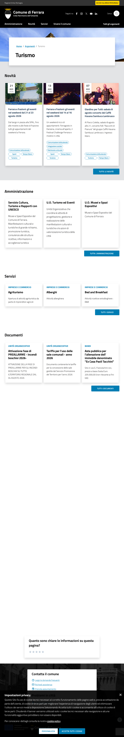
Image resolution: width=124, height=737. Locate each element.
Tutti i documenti (105, 388)
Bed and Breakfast (96, 292)
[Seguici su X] (85, 13)
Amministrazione (13, 24)
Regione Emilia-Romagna (14, 3)
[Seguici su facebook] (75, 13)
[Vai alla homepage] (9, 13)
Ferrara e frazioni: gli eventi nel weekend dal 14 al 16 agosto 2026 (60, 113)
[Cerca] (116, 13)
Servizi (44, 24)
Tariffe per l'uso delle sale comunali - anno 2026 (59, 354)
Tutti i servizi (107, 312)
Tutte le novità (106, 171)
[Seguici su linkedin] (95, 13)
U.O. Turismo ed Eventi (60, 202)
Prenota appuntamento (45, 689)
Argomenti (30, 46)
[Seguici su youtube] (90, 13)
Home (19, 46)
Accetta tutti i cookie (72, 731)
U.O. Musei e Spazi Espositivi (96, 204)
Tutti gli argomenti (111, 24)
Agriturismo (15, 292)
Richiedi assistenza (43, 684)
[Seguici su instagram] (80, 13)
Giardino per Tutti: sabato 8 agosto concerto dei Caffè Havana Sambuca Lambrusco (100, 113)
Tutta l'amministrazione (102, 253)
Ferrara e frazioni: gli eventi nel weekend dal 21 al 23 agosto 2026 (22, 113)
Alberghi (51, 292)
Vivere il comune (62, 24)
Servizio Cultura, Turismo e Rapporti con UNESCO (22, 206)
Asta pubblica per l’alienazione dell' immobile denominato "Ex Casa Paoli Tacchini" (99, 356)
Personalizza (48, 731)
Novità (31, 24)
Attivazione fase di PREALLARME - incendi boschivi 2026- (22, 354)
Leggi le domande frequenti (47, 680)
